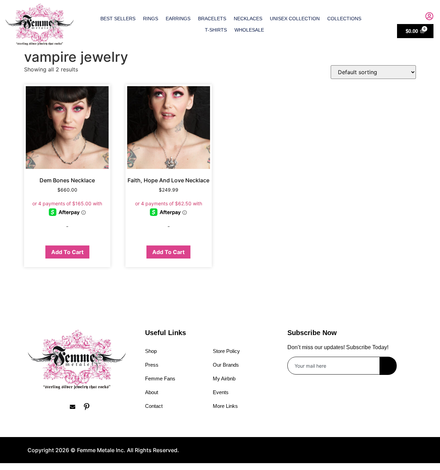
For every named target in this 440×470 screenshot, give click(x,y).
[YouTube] (103, 406)
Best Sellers (117, 18)
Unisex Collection (295, 18)
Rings (150, 18)
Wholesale (249, 30)
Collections (344, 18)
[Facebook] (33, 406)
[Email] (75, 406)
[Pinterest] (89, 406)
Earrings (178, 18)
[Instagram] (47, 406)
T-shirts (216, 30)
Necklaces (248, 18)
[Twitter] (61, 406)
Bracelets (212, 18)
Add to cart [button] (67, 252)
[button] (415, 17)
